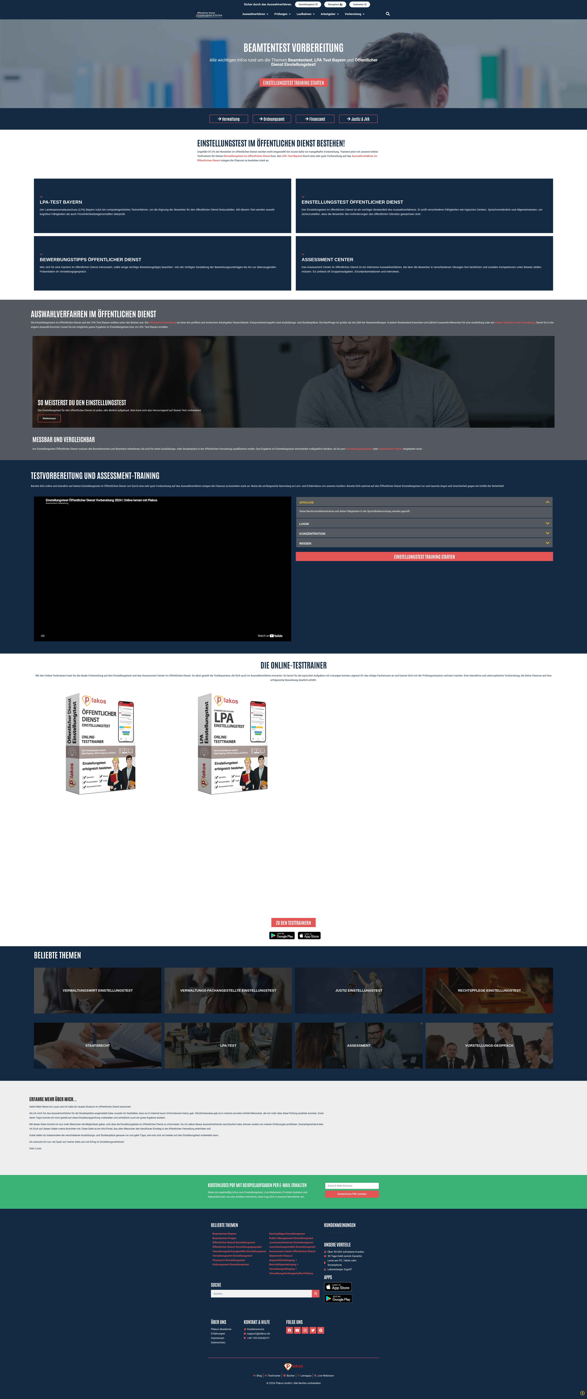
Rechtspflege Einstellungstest (287, 1233)
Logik (304, 524)
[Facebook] (289, 1330)
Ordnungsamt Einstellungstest (230, 1264)
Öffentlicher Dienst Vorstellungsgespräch (237, 1246)
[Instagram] (305, 1330)
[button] (424, 501)
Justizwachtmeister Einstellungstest (291, 1242)
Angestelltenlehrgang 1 (283, 1260)
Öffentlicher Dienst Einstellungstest (233, 1242)
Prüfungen (280, 14)
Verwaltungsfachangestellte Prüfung (291, 1273)
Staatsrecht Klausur (281, 1255)
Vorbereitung (353, 14)
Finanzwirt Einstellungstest (228, 1260)
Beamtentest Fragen (224, 1238)
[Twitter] (313, 1330)
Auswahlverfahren (253, 14)
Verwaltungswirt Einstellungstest (232, 1255)
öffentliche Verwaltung (162, 322)
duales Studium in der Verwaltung (515, 322)
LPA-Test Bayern (292, 156)
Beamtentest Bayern (224, 1233)
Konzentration (312, 533)
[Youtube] (297, 1330)
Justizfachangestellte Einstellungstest (292, 1246)
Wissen (305, 543)
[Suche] (315, 1293)
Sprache (306, 502)
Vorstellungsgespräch (359, 448)
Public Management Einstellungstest (291, 1238)
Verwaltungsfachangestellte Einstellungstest (239, 1251)
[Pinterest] (320, 1330)
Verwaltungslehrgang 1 (283, 1268)
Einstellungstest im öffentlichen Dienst (247, 156)
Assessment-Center (390, 448)
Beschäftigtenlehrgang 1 (284, 1264)
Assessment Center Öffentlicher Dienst (292, 1251)
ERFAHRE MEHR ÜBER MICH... (53, 1099)
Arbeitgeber (328, 14)
